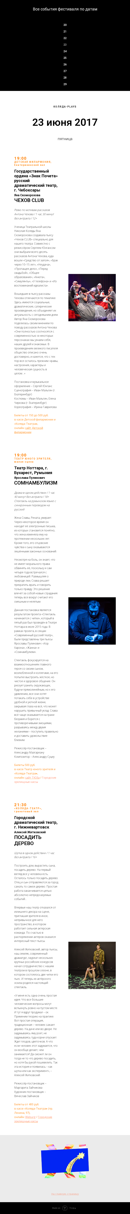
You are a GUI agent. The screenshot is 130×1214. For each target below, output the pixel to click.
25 (65, 57)
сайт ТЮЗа (32, 777)
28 (65, 77)
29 (65, 84)
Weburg (30, 1117)
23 (65, 44)
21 (65, 31)
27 (65, 71)
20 (65, 25)
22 (65, 38)
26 (65, 64)
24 (65, 51)
